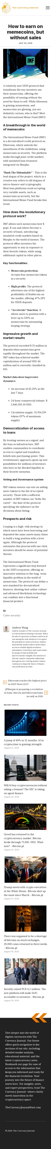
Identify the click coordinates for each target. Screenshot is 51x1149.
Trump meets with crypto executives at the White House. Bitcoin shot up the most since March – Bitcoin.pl (25, 891)
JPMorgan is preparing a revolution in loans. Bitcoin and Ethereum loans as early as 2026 (23, 693)
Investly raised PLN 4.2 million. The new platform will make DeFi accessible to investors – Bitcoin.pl (25, 993)
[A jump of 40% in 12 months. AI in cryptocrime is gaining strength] (25, 734)
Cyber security (11, 615)
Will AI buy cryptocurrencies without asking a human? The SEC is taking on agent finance (25, 789)
